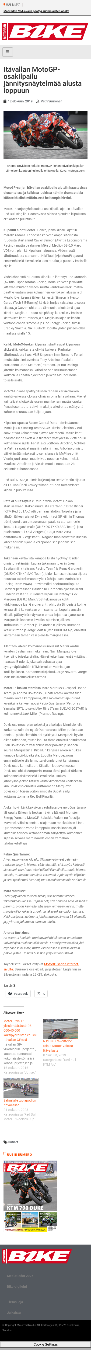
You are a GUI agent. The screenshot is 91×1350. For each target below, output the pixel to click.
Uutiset (13, 1142)
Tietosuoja (15, 1302)
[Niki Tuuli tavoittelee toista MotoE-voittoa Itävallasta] (60, 1029)
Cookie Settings (46, 1344)
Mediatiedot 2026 (20, 1276)
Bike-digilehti (17, 1286)
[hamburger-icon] (7, 52)
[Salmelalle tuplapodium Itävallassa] (21, 1088)
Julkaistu (14, 1313)
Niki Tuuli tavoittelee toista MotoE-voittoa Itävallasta (58, 1045)
